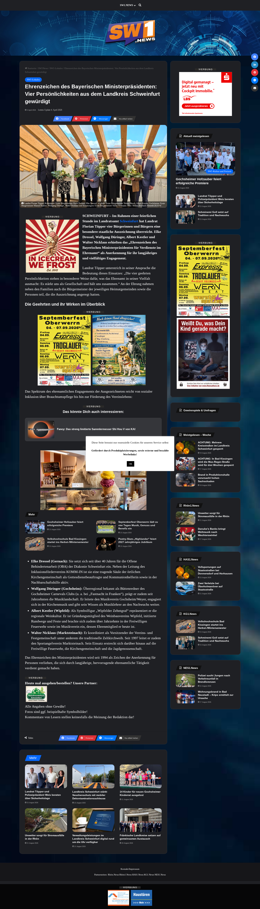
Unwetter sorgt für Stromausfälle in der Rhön (213, 515)
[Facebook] (254, 56)
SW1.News (126, 5)
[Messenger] (254, 80)
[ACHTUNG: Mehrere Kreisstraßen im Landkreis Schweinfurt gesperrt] (185, 447)
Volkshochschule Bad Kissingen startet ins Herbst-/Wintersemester (67, 540)
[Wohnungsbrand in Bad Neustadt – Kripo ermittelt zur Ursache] (185, 696)
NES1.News (160, 874)
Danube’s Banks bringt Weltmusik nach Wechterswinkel (212, 532)
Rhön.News (113, 874)
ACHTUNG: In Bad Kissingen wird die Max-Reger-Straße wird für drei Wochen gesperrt (216, 461)
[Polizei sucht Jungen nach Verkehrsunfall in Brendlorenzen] (185, 680)
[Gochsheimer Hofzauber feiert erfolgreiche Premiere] (35, 527)
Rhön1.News (125, 874)
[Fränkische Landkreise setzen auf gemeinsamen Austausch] (141, 820)
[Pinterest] (254, 72)
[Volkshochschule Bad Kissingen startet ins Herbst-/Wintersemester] (35, 544)
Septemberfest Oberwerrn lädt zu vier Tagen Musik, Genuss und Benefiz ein (138, 525)
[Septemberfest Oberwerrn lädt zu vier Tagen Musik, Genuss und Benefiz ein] (106, 527)
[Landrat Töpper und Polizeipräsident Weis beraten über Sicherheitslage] (46, 776)
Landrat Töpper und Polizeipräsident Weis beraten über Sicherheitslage (43, 795)
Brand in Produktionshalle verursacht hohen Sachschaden (214, 478)
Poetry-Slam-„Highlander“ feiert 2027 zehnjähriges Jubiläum (137, 540)
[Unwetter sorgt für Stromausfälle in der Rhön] (46, 820)
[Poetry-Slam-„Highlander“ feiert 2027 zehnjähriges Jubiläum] (106, 544)
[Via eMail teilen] (254, 88)
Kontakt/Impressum (130, 869)
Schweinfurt (129, 221)
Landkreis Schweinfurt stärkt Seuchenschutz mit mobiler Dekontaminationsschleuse (89, 795)
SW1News (43, 68)
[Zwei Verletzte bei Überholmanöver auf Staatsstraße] (185, 588)
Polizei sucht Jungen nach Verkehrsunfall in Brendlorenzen (214, 678)
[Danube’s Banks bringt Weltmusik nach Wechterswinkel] (185, 533)
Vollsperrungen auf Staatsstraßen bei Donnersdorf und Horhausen (215, 570)
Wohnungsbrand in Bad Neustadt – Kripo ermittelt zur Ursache (215, 694)
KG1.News (149, 874)
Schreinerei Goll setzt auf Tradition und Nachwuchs (213, 214)
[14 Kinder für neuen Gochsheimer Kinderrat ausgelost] (141, 776)
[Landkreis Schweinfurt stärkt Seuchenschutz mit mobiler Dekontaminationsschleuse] (93, 776)
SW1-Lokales (56, 68)
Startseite (31, 68)
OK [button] (130, 464)
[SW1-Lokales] (130, 33)
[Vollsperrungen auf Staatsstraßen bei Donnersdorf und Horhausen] (185, 572)
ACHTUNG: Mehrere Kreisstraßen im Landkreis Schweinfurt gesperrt (214, 445)
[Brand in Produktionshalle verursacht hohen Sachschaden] (185, 479)
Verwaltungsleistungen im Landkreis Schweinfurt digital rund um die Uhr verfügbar (93, 838)
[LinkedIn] (254, 64)
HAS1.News (137, 874)
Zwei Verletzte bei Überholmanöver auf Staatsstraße (210, 586)
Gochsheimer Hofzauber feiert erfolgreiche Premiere (65, 523)
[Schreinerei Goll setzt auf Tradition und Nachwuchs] (185, 217)
